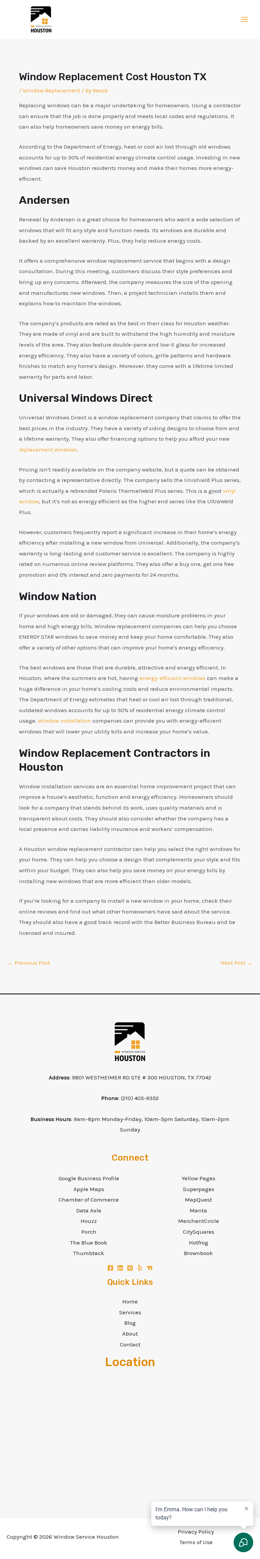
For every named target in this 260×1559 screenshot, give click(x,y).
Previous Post (28, 962)
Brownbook (198, 1253)
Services (130, 1312)
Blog (130, 1322)
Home (130, 1301)
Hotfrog (198, 1242)
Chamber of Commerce (89, 1199)
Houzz (89, 1220)
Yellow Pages (198, 1178)
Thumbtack (88, 1253)
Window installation (64, 720)
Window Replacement (51, 90)
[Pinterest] (130, 1268)
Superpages (198, 1189)
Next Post (237, 962)
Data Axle (88, 1210)
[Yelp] (140, 1268)
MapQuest (198, 1199)
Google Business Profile (89, 1178)
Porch (88, 1231)
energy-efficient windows (172, 678)
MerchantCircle (198, 1220)
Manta (198, 1210)
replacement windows (48, 449)
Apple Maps (88, 1189)
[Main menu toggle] (245, 19)
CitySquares (198, 1231)
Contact (130, 1344)
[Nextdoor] (150, 1268)
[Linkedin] (120, 1268)
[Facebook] (110, 1268)
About (130, 1333)
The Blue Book (88, 1242)
